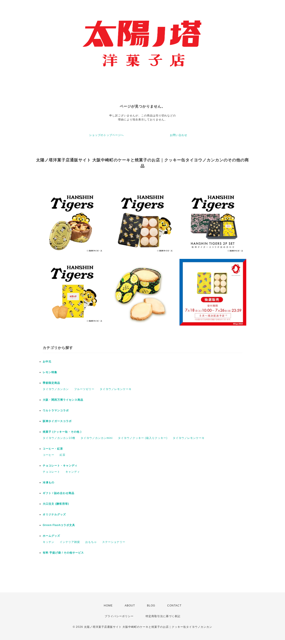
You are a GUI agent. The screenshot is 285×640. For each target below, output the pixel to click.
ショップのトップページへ (106, 135)
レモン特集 (50, 372)
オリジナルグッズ (54, 514)
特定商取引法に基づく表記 (163, 616)
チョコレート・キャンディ (60, 465)
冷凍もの (48, 482)
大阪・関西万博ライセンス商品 (63, 399)
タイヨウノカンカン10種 (59, 438)
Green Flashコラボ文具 (59, 525)
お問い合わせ (178, 135)
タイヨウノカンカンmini (97, 438)
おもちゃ (91, 542)
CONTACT (174, 605)
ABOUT (130, 605)
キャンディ (72, 471)
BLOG (151, 605)
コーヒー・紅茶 (53, 448)
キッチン (48, 542)
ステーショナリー (113, 542)
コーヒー (48, 454)
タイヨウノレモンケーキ (116, 389)
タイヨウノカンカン (56, 389)
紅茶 (62, 454)
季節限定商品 (51, 382)
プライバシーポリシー (119, 616)
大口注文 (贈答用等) (56, 503)
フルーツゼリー (84, 389)
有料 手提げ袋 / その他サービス (63, 552)
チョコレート (51, 471)
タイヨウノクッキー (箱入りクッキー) (142, 438)
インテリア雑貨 (70, 542)
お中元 (47, 361)
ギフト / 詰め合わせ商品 (58, 493)
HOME (108, 605)
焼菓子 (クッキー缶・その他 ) (62, 431)
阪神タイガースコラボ (57, 421)
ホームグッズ (51, 535)
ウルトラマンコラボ (56, 410)
